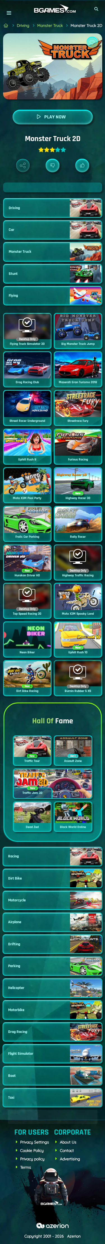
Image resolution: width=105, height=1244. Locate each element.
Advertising (70, 1158)
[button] (96, 9)
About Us (68, 1142)
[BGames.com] (6, 26)
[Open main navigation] (9, 13)
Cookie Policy (32, 1150)
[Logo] (53, 9)
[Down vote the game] (52, 165)
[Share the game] (22, 165)
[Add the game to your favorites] (92, 42)
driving (23, 25)
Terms (25, 1167)
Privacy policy (32, 1158)
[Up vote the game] (82, 165)
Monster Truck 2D (86, 25)
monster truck (50, 25)
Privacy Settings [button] (34, 1142)
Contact (67, 1150)
